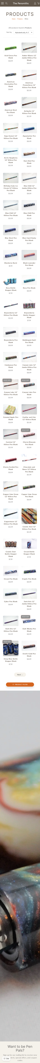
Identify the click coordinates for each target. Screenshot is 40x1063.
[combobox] (23, 32)
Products (20, 19)
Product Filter (21, 684)
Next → (20, 675)
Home (13, 19)
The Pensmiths (21, 3)
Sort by (9, 32)
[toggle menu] (2, 3)
